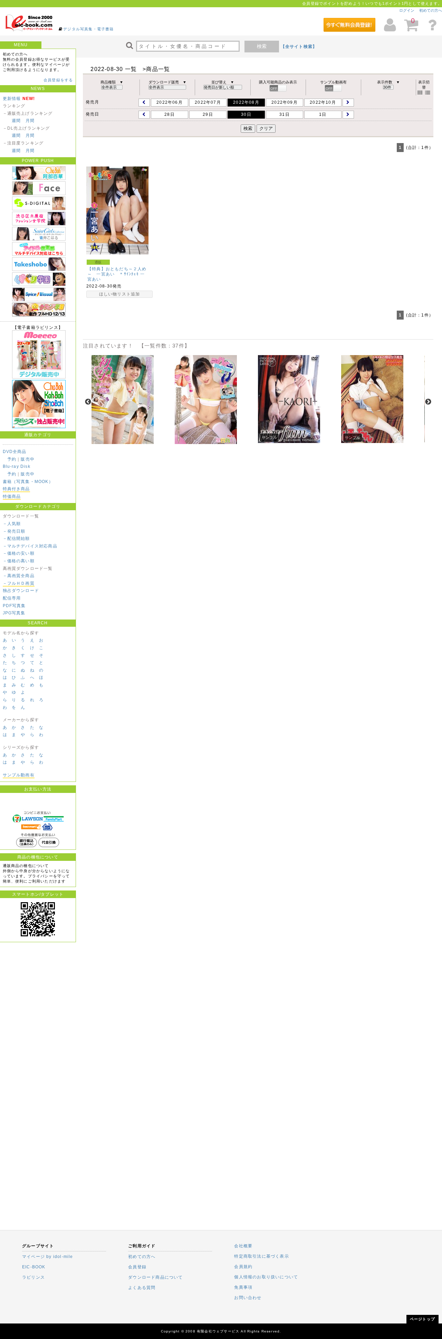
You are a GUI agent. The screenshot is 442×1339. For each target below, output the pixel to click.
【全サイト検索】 (299, 46)
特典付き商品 (16, 488)
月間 (30, 120)
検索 (262, 46)
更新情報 (12, 98)
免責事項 (243, 1287)
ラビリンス (33, 1277)
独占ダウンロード (21, 590)
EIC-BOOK (34, 1267)
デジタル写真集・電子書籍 (88, 29)
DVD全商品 (15, 451)
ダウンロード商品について (155, 1277)
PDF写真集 (14, 605)
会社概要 (243, 1246)
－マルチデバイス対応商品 (30, 546)
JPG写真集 (14, 613)
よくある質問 (141, 1287)
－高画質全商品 (19, 575)
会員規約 (243, 1266)
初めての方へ (430, 10)
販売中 (28, 459)
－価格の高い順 (19, 560)
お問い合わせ (247, 1297)
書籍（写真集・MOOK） (28, 481)
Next (428, 402)
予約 (11, 459)
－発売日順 (14, 531)
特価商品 (12, 496)
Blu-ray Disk (16, 466)
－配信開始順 (16, 538)
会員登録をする (58, 80)
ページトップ (422, 1319)
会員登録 (137, 1267)
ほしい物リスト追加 (119, 294)
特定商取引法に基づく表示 (261, 1256)
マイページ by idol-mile (47, 1256)
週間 (16, 120)
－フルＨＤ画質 (19, 583)
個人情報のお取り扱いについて (266, 1277)
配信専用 (12, 598)
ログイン (406, 10)
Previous (88, 402)
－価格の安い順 (19, 553)
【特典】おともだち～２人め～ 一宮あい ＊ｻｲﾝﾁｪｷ (117, 271)
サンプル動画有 (19, 775)
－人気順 (12, 523)
